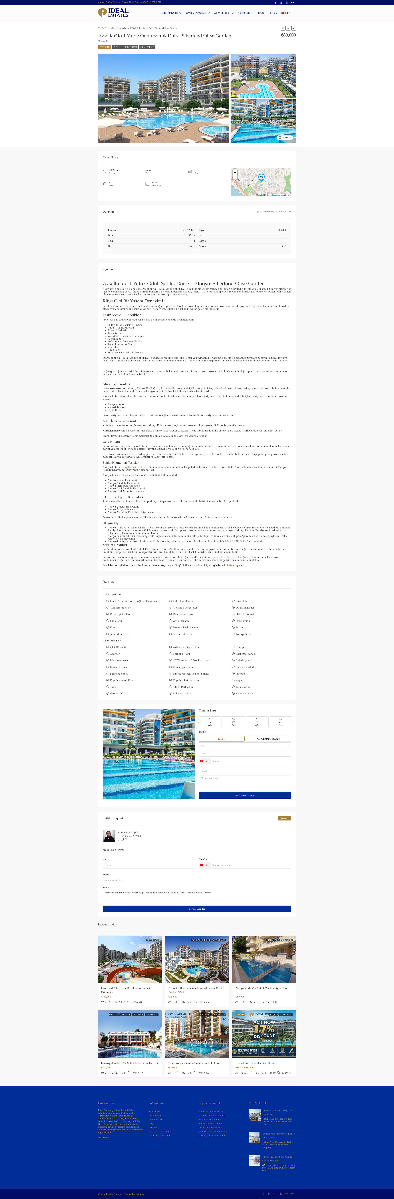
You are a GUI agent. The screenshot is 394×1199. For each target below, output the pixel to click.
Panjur (239, 627)
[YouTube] (281, 1194)
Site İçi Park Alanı (183, 687)
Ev (103, 28)
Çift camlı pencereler (185, 607)
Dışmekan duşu (119, 673)
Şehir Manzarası (119, 634)
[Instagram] (275, 1194)
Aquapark (242, 647)
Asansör (115, 653)
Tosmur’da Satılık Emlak (211, 1123)
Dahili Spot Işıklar (120, 614)
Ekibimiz (153, 1127)
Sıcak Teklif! (147, 47)
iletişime (231, 565)
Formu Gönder (197, 908)
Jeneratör (241, 673)
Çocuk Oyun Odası (246, 667)
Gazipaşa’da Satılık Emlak (212, 1135)
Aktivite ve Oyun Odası (186, 647)
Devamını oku (105, 1137)
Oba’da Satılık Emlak (209, 1127)
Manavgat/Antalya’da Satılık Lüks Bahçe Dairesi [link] (129, 1063)
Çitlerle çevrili (244, 660)
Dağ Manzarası (245, 607)
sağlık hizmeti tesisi (135, 467)
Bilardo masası (119, 660)
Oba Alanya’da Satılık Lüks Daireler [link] (256, 1063)
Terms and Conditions (160, 1135)
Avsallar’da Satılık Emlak (212, 1115)
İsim (105, 859)
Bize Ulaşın (154, 1111)
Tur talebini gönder (245, 795)
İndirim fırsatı (129, 47)
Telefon (203, 859)
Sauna (113, 687)
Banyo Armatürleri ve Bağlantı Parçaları (133, 601)
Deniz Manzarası (183, 614)
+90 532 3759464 (131, 836)
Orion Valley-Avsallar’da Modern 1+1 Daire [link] (194, 1063)
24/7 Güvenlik (118, 647)
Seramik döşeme (183, 634)
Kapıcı (239, 680)
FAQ (151, 1123)
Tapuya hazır (243, 634)
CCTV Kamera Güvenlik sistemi (191, 660)
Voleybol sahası (182, 693)
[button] (283, 28)
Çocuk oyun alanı (183, 667)
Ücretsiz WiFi (118, 693)
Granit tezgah (181, 621)
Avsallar (111, 28)
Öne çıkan (206, 940)
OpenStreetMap (273, 194)
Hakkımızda (155, 1115)
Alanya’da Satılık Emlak (211, 1111)
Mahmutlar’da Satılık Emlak (213, 1131)
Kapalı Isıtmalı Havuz (123, 680)
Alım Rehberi (155, 1119)
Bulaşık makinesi (183, 601)
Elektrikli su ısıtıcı (246, 614)
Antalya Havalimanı (119, 530)
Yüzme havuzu (244, 693)
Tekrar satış (152, 940)
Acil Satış (196, 940)
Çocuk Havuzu (118, 667)
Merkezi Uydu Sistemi (186, 627)
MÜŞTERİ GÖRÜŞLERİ (160, 1131)
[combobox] (245, 745)
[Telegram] (293, 1194)
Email (106, 874)
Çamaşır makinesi (120, 607)
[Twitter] (269, 1194)
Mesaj (106, 887)
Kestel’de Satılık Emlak (211, 1119)
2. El (116, 47)
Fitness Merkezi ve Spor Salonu (191, 673)
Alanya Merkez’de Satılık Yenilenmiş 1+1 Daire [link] (262, 988)
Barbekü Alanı (181, 653)
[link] (255, 1114)
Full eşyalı (116, 621)
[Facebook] (263, 1194)
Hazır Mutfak (243, 621)
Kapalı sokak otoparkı (186, 680)
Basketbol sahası (246, 653)
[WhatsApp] (287, 1194)
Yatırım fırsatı (218, 940)
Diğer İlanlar (285, 818)
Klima (113, 627)
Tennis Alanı (243, 687)
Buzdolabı (242, 601)
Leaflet (261, 194)
